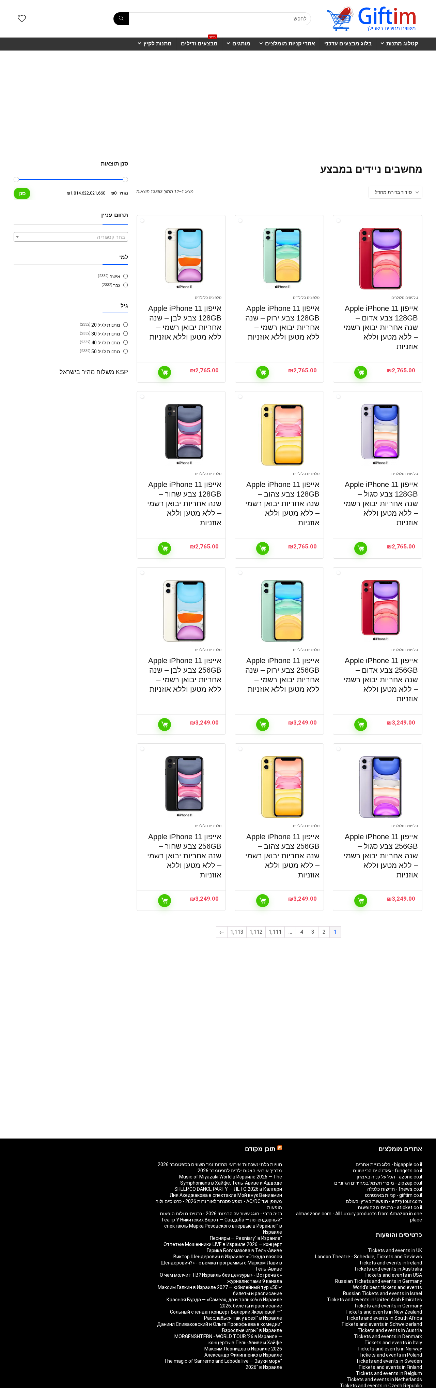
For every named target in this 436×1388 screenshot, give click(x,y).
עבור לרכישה (360, 372)
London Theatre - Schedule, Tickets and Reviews (368, 1256)
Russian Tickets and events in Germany (378, 1281)
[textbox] (71, 237)
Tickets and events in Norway (389, 1348)
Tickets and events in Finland (390, 1367)
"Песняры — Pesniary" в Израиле (246, 1238)
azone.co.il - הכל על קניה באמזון (389, 1176)
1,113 (237, 932)
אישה (114, 276)
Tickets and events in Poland (390, 1355)
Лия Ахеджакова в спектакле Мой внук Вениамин (226, 1195)
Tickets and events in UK (395, 1250)
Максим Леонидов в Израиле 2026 (243, 1348)
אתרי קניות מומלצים (290, 43)
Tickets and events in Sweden (389, 1361)
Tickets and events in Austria (390, 1330)
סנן (22, 193)
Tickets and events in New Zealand (383, 1312)
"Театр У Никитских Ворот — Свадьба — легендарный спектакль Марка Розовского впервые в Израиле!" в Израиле (221, 1226)
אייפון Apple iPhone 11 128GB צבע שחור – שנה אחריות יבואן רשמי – (184, 503)
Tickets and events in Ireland (390, 1262)
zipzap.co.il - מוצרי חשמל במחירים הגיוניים (378, 1183)
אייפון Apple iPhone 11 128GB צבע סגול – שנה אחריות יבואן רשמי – (381, 503)
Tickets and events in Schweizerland (381, 1324)
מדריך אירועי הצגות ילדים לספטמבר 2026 (240, 1170)
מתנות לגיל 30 (105, 334)
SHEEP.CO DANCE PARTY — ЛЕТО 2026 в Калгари (228, 1189)
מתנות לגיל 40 (105, 342)
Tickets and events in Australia (388, 1269)
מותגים (241, 43)
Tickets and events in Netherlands (384, 1379)
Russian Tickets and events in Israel (382, 1293)
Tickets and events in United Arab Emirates (374, 1299)
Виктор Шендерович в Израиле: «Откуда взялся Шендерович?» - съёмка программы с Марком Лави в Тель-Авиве (221, 1263)
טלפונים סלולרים (404, 298)
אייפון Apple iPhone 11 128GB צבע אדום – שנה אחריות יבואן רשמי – (381, 327)
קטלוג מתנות (402, 43)
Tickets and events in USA (393, 1275)
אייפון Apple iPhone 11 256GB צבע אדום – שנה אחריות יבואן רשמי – (381, 679)
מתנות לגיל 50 (105, 351)
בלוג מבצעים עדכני (348, 43)
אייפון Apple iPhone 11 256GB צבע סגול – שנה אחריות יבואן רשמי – (381, 855)
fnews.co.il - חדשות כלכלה (394, 1189)
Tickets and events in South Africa (384, 1318)
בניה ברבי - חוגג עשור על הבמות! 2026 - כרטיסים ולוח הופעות (221, 1213)
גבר (116, 285)
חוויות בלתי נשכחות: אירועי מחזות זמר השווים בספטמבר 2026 (220, 1164)
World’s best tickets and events (387, 1287)
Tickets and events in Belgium (389, 1373)
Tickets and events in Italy (393, 1342)
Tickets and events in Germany (388, 1305)
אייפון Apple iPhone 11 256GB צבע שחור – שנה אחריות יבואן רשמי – (184, 855)
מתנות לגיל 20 (105, 325)
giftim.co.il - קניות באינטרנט (393, 1195)
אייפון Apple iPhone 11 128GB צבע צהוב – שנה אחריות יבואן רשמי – (282, 503)
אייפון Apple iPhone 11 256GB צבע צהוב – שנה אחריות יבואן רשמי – (282, 855)
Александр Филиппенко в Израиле (243, 1355)
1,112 (256, 932)
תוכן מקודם (260, 1149)
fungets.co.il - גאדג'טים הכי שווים (387, 1170)
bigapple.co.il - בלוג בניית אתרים (389, 1164)
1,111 (275, 932)
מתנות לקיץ (157, 43)
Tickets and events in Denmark (388, 1336)
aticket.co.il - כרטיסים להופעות (390, 1207)
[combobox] (71, 237)
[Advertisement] (218, 102)
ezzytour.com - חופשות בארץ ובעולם (384, 1201)
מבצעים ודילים (199, 42)
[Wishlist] (22, 19)
